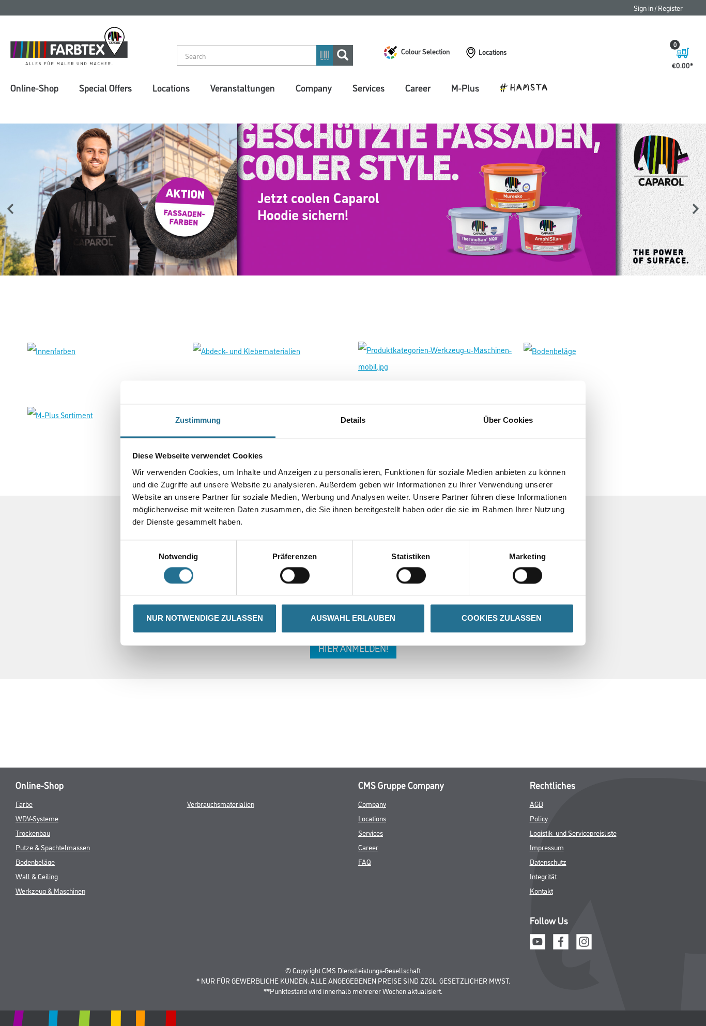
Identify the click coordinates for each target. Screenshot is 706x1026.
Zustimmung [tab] (198, 420)
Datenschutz (548, 861)
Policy (539, 818)
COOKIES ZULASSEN (502, 618)
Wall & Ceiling (37, 876)
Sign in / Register (658, 7)
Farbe (24, 803)
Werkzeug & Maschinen (50, 890)
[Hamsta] (527, 87)
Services (368, 87)
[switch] (297, 575)
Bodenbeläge (35, 861)
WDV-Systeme (37, 818)
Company (314, 87)
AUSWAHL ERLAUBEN (353, 618)
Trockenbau (33, 832)
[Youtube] (537, 940)
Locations (171, 87)
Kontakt (541, 890)
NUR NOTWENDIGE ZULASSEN (204, 618)
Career (418, 87)
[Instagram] (584, 940)
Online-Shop (34, 87)
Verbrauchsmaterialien (220, 803)
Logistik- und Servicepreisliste (573, 832)
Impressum (547, 847)
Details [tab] (353, 420)
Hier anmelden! (353, 647)
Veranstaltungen (242, 87)
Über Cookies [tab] (508, 420)
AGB (536, 803)
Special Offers (105, 87)
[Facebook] (561, 940)
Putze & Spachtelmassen (53, 847)
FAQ (364, 861)
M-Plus (465, 87)
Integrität (543, 876)
